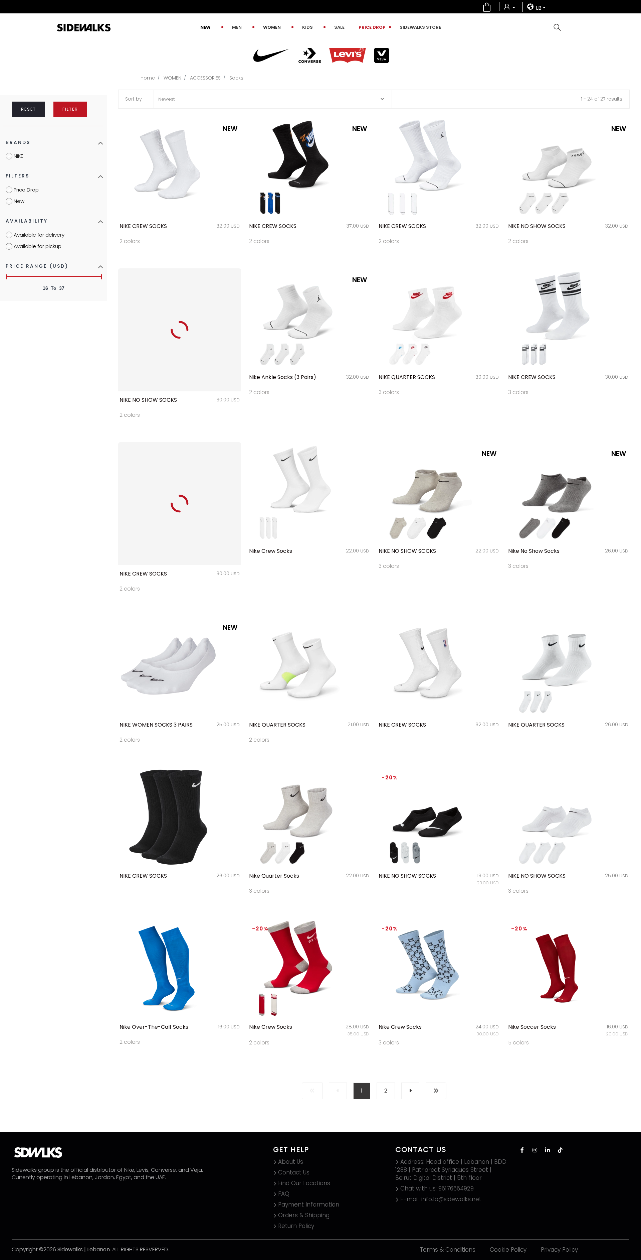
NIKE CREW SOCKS (143, 226)
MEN (237, 27)
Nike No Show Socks (534, 551)
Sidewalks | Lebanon (83, 1249)
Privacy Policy (559, 1250)
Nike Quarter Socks (274, 876)
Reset (28, 109)
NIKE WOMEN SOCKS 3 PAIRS (156, 725)
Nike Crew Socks (270, 551)
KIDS (307, 27)
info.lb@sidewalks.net (440, 1199)
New (205, 27)
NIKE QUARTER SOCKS (407, 377)
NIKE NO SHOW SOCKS (537, 226)
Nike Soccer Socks (532, 1027)
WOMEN (272, 27)
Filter (70, 109)
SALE (339, 27)
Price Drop (372, 27)
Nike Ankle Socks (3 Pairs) (282, 377)
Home (148, 78)
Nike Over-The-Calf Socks (154, 1027)
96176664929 (437, 1188)
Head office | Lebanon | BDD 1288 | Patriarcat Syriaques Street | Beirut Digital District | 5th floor (450, 1170)
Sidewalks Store (420, 27)
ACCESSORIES (205, 78)
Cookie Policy (508, 1250)
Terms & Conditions (447, 1250)
